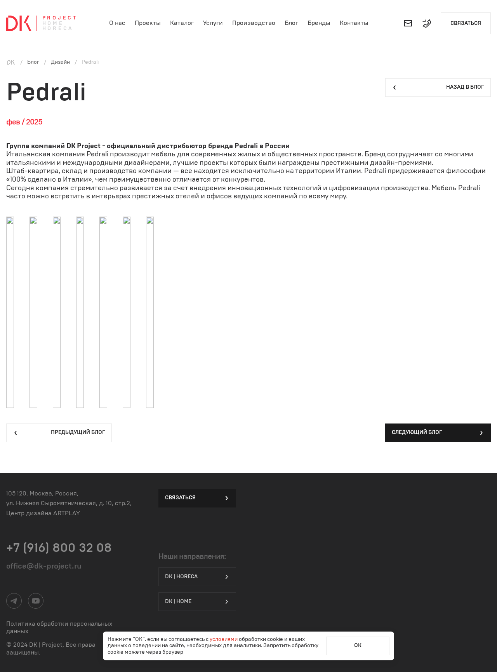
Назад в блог (465, 87)
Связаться (465, 23)
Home (53, 23)
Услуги (213, 23)
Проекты (148, 23)
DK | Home (178, 601)
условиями (224, 639)
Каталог (182, 23)
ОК (357, 645)
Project (60, 18)
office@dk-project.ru (44, 566)
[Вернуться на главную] (18, 23)
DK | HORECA (181, 576)
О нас (117, 23)
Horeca (58, 28)
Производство (253, 23)
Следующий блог (417, 432)
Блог (291, 23)
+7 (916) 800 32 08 (59, 548)
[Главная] (11, 62)
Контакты (354, 23)
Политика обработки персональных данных (59, 627)
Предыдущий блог (78, 432)
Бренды (319, 23)
